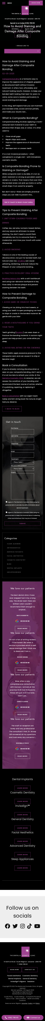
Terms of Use (10, 998)
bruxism (19, 332)
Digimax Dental (27, 992)
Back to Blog (13, 409)
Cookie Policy (8, 997)
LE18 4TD (22, 962)
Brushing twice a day (11, 278)
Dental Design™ (27, 994)
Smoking (21, 261)
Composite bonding (10, 79)
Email (13, 451)
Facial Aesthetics (15, 556)
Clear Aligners (14, 544)
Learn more (22, 788)
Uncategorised (14, 572)
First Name (14, 428)
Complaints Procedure (33, 997)
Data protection (21, 998)
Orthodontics (14, 548)
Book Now (14, 969)
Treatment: (15, 459)
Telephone (14, 444)
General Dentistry (30, 979)
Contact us (30, 969)
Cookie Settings (19, 997)
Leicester (25, 1003)
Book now (36, 3)
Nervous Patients (15, 552)
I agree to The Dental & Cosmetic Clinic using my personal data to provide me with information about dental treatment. (23, 505)
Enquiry (13, 472)
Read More (22, 628)
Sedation (30, 981)
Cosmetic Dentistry (16, 560)
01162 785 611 (30, 23)
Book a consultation (11, 396)
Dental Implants (14, 568)
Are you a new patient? (19, 466)
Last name (14, 436)
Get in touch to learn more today (18, 202)
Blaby (38, 1003)
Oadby (30, 1003)
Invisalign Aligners (18, 981)
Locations (22, 1000)
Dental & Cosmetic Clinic (13, 378)
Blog (9, 564)
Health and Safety (33, 998)
